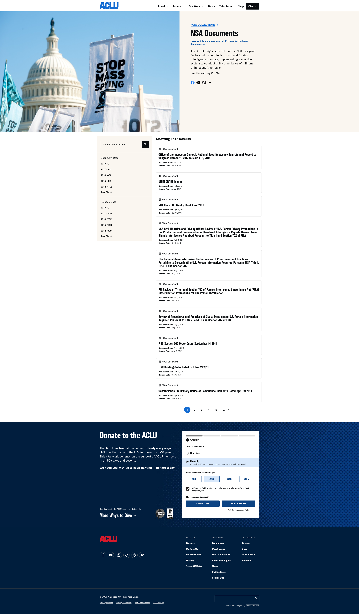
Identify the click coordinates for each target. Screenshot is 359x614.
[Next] (230, 410)
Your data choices (142, 603)
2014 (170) (106, 186)
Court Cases (218, 548)
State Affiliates (194, 566)
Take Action (226, 6)
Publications (218, 572)
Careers (190, 543)
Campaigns (218, 543)
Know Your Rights (221, 560)
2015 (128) (106, 225)
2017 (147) (106, 213)
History (190, 560)
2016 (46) (106, 175)
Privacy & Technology (202, 41)
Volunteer (247, 560)
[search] (256, 598)
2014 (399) (106, 230)
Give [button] (251, 6)
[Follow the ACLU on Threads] (134, 555)
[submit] (145, 144)
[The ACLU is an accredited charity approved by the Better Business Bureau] (170, 513)
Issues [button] (177, 6)
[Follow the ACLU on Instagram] (118, 555)
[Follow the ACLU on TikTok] (126, 555)
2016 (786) (106, 219)
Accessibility (158, 603)
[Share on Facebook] (193, 83)
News (211, 6)
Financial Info (193, 554)
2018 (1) (105, 163)
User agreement (106, 603)
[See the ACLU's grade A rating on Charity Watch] (159, 513)
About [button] (162, 6)
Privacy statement (124, 603)
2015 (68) (106, 181)
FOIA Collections (203, 24)
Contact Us (192, 548)
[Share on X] (198, 83)
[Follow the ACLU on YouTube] (110, 555)
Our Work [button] (195, 6)
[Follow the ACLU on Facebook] (103, 555)
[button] (204, 83)
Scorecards (218, 577)
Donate (246, 543)
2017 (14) (106, 169)
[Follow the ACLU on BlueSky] (142, 555)
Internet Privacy (224, 41)
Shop (241, 6)
